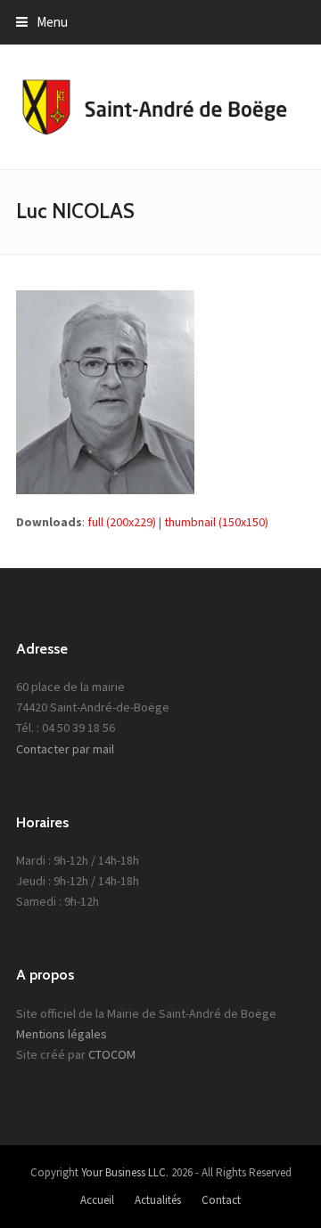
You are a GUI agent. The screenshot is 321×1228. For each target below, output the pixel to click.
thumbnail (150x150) (216, 522)
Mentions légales (61, 1034)
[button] (42, 21)
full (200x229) (121, 522)
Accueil (97, 1200)
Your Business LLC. (125, 1172)
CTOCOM (112, 1054)
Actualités (158, 1200)
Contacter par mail (65, 749)
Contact (221, 1200)
